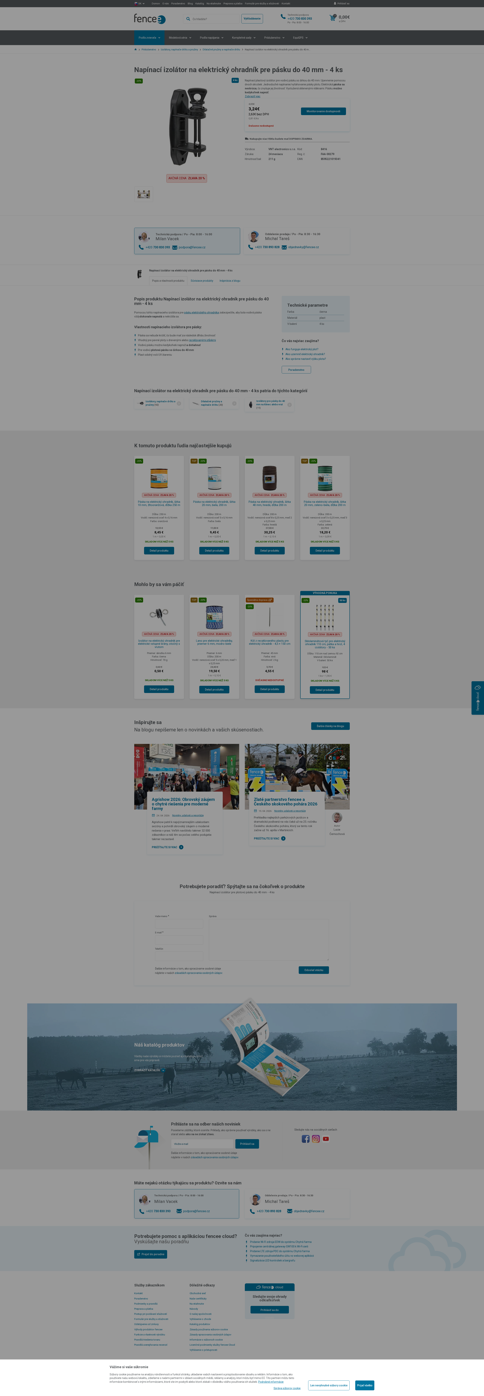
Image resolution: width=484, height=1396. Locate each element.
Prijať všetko (364, 1385)
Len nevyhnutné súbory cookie (328, 1385)
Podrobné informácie (271, 1381)
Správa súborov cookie (287, 1388)
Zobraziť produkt (242, 137)
